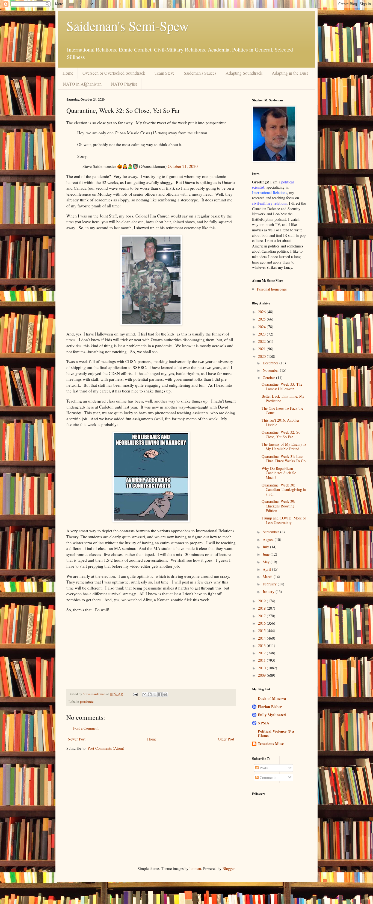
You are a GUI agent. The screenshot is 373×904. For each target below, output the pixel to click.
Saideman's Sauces (200, 73)
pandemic (87, 701)
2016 (262, 623)
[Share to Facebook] (160, 694)
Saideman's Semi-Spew (127, 25)
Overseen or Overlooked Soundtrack (113, 73)
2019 (262, 600)
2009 (262, 675)
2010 (262, 667)
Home (68, 73)
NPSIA (263, 723)
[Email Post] (134, 694)
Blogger (229, 868)
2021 (262, 348)
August (269, 539)
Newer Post (76, 739)
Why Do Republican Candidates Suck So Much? (279, 473)
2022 (262, 341)
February (270, 583)
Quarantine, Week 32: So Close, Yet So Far (281, 434)
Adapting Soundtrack (244, 73)
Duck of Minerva (272, 698)
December (271, 362)
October (269, 377)
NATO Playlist (124, 84)
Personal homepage (272, 289)
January (269, 591)
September (271, 531)
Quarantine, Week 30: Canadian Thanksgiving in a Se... (284, 489)
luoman (195, 868)
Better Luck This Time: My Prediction (283, 398)
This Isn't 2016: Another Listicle (281, 422)
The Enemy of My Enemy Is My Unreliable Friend (284, 446)
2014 (262, 638)
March (268, 576)
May (267, 561)
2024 (262, 326)
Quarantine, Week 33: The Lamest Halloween (282, 386)
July (266, 546)
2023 (262, 334)
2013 (262, 645)
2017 (262, 615)
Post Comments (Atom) (106, 748)
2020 (262, 356)
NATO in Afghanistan (82, 84)
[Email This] (144, 694)
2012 (262, 652)
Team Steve (164, 73)
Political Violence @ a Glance (276, 733)
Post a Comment (86, 728)
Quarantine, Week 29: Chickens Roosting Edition (278, 506)
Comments (267, 777)
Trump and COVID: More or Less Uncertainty (284, 520)
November (271, 370)
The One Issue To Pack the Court (282, 410)
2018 (262, 608)
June (267, 554)
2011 (262, 660)
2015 (262, 630)
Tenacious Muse (271, 743)
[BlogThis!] (149, 694)
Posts (263, 767)
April (267, 569)
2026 (262, 311)
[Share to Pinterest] (165, 694)
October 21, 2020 (183, 166)
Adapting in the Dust (290, 73)
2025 (262, 319)
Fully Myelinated (272, 715)
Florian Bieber (270, 706)
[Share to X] (155, 694)
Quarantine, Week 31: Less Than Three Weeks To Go (284, 459)
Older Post (226, 739)
